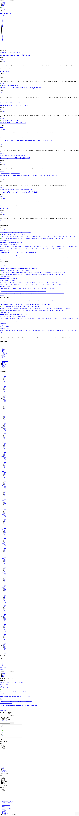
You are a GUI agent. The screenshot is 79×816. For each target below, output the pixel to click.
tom (4, 61)
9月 (5, 376)
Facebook (3, 2)
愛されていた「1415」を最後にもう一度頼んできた (15, 158)
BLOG (4, 10)
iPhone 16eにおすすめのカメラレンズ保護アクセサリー (16, 55)
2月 (5, 381)
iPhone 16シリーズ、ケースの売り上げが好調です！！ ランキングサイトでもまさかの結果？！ (28, 175)
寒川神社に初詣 (4, 71)
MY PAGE (5, 812)
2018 (3, 471)
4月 (5, 379)
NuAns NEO (4, 353)
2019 (3, 456)
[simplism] (12, 726)
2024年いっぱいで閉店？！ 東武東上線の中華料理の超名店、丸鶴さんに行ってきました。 (27, 140)
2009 (3, 601)
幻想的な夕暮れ (4, 208)
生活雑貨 (4, 770)
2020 (3, 442)
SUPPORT (5, 811)
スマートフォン (5, 361)
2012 (3, 558)
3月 (5, 380)
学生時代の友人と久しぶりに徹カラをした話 (13, 123)
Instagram (3, 4)
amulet (3, 344)
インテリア (4, 769)
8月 (5, 389)
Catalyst (3, 348)
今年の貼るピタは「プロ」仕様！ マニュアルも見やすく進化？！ (20, 192)
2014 (3, 529)
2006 (3, 645)
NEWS (5, 9)
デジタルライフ (5, 362)
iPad (3, 350)
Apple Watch (4, 345)
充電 (3, 768)
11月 (5, 386)
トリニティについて (6, 805)
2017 (3, 485)
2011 (3, 572)
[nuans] (12, 731)
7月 (5, 377)
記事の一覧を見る (3, 710)
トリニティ (5, 179)
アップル (4, 356)
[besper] (12, 734)
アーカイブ (4, 357)
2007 (3, 630)
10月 (3, 15)
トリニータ (4, 364)
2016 (3, 500)
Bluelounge (4, 347)
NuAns (3, 352)
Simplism (1, 59)
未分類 (3, 367)
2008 (3, 616)
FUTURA (4, 349)
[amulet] (12, 729)
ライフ (1, 75)
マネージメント (5, 365)
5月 (5, 378)
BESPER (3, 346)
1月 (5, 382)
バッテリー (4, 767)
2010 (3, 587)
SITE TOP (6, 813)
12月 (5, 399)
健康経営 (4, 806)
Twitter (3, 3)
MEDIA (5, 809)
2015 (3, 514)
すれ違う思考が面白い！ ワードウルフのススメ (14, 105)
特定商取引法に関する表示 (7, 802)
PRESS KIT (6, 808)
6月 (5, 391)
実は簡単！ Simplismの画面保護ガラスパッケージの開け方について (20, 88)
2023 (3, 398)
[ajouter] (12, 736)
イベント (4, 358)
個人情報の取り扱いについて (7, 801)
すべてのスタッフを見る (4, 667)
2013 (3, 543)
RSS (3, 5)
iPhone (3, 351)
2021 (3, 427)
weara (3, 355)
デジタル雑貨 (4, 771)
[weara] (12, 739)
